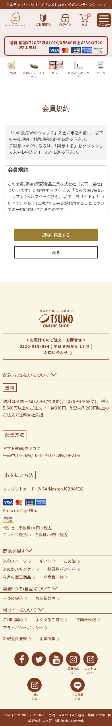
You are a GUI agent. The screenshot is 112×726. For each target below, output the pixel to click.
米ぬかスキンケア (78, 74)
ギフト (56, 73)
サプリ (101, 73)
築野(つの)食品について (27, 588)
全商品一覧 (53, 577)
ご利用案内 (13, 619)
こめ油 (11, 73)
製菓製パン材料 (61, 569)
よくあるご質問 (49, 619)
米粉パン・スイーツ (34, 74)
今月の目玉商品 (17, 577)
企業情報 (47, 638)
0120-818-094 (34, 346)
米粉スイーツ (15, 561)
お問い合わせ (56, 352)
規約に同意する (56, 235)
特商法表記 (86, 619)
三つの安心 (13, 598)
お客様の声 (45, 598)
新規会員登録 (15, 638)
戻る (56, 252)
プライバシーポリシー (23, 627)
